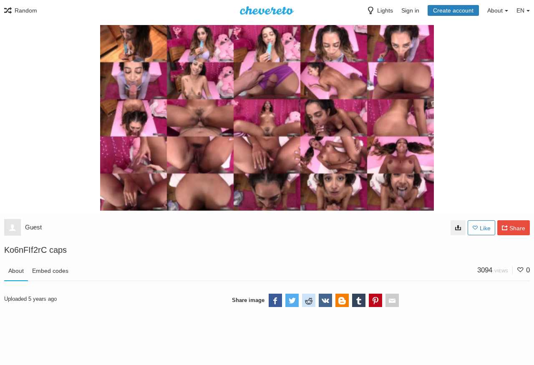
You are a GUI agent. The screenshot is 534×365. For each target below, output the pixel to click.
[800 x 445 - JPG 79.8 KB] (458, 227)
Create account (453, 10)
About (16, 270)
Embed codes (50, 270)
